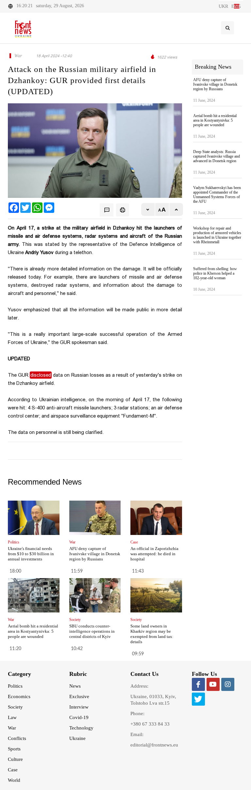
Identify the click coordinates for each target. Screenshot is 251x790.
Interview (79, 707)
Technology (81, 727)
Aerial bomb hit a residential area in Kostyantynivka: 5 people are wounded (33, 631)
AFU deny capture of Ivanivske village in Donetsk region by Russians (94, 553)
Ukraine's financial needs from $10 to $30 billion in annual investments (31, 553)
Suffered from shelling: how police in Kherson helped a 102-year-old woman (215, 273)
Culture (15, 759)
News (75, 686)
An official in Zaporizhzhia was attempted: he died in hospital (154, 553)
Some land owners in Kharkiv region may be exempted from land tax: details (152, 634)
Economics (19, 696)
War (12, 727)
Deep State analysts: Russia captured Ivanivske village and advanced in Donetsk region (216, 156)
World (14, 780)
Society (15, 707)
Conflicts (17, 738)
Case (13, 769)
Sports (14, 748)
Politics (15, 686)
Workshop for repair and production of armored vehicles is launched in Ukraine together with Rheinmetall (217, 235)
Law (12, 717)
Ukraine (77, 738)
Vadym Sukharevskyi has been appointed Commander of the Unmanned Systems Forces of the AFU (217, 194)
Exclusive (79, 696)
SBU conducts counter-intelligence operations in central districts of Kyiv (92, 631)
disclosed (40, 375)
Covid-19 (79, 717)
